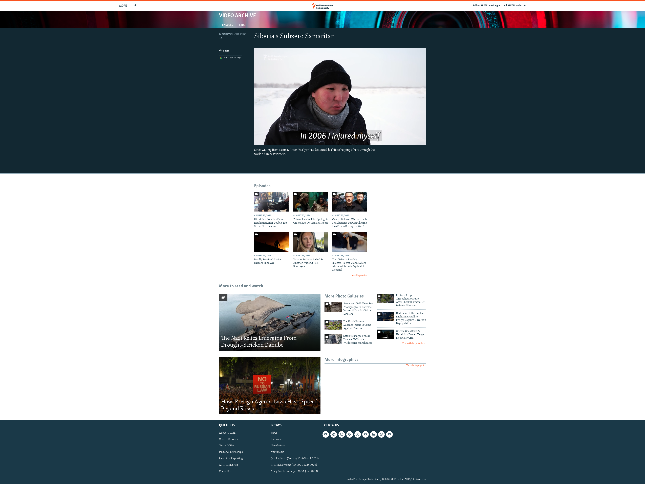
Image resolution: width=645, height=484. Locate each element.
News (274, 433)
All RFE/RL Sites (228, 465)
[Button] (224, 51)
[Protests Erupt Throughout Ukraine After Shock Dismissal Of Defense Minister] (385, 298)
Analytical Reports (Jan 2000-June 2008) (294, 471)
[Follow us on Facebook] (365, 434)
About (243, 25)
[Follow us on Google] (349, 434)
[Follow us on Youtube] (325, 434)
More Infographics (416, 365)
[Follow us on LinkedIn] (373, 434)
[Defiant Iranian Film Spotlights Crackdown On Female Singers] (310, 202)
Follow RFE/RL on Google (486, 5)
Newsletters (278, 446)
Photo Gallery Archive (414, 343)
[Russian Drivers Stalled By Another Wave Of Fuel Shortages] (310, 242)
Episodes (227, 25)
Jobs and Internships (231, 452)
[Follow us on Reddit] (333, 434)
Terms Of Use (226, 446)
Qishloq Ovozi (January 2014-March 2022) (295, 458)
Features (276, 439)
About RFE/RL (227, 433)
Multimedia (277, 452)
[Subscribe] (389, 434)
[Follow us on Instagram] (341, 434)
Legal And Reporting (231, 458)
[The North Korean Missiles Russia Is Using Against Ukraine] (333, 325)
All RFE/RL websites (515, 5)
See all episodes (359, 275)
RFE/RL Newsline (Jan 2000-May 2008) (294, 465)
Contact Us (225, 471)
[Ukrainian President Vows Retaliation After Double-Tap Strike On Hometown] (271, 202)
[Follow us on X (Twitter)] (357, 434)
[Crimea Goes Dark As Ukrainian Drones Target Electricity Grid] (385, 334)
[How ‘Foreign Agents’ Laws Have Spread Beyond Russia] (269, 385)
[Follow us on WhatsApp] (381, 434)
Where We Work (228, 439)
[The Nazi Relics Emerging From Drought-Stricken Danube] (269, 322)
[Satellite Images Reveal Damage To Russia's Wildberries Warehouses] (333, 339)
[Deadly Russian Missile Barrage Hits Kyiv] (271, 242)
